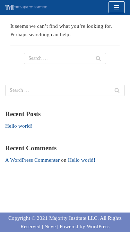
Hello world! (19, 126)
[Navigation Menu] (117, 7)
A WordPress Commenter (32, 160)
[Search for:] (65, 58)
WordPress (98, 226)
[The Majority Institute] (26, 7)
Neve (50, 226)
